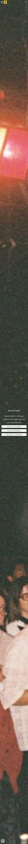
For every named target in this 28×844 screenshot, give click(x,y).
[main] (14, 410)
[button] (2, 2)
